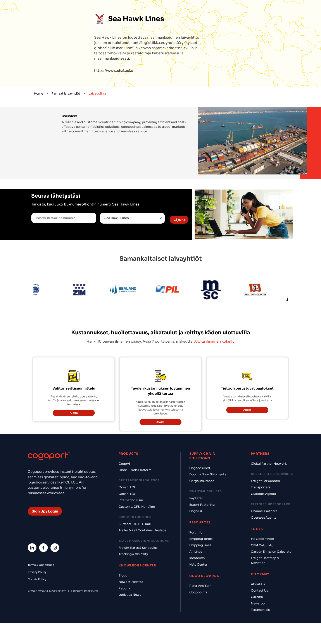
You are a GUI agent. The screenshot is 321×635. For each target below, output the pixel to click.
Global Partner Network (269, 438)
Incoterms (197, 532)
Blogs (123, 549)
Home (38, 93)
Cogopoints (198, 566)
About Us (258, 558)
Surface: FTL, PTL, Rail (135, 498)
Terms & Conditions (41, 538)
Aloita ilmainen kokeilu (214, 315)
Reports (125, 562)
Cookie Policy (37, 553)
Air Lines (195, 526)
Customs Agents (263, 468)
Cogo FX (195, 485)
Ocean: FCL (127, 461)
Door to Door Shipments (207, 448)
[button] (132, 218)
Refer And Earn (200, 560)
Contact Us (259, 565)
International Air (131, 474)
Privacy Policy (37, 546)
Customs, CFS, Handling (137, 481)
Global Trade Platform (135, 444)
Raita (181, 219)
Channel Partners (264, 485)
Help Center (198, 538)
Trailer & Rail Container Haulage (142, 504)
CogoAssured (199, 442)
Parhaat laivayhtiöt (66, 93)
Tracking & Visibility (133, 528)
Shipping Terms (200, 513)
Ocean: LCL (127, 468)
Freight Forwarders (265, 455)
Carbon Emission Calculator (272, 526)
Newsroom (259, 577)
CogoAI (124, 438)
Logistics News (130, 569)
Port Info (195, 506)
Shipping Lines (200, 519)
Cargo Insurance (201, 455)
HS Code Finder (262, 513)
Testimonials (260, 584)
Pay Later (196, 472)
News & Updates (131, 556)
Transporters (260, 461)
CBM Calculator (263, 519)
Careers (257, 571)
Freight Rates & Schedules (138, 522)
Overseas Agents (263, 492)
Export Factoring (202, 479)
